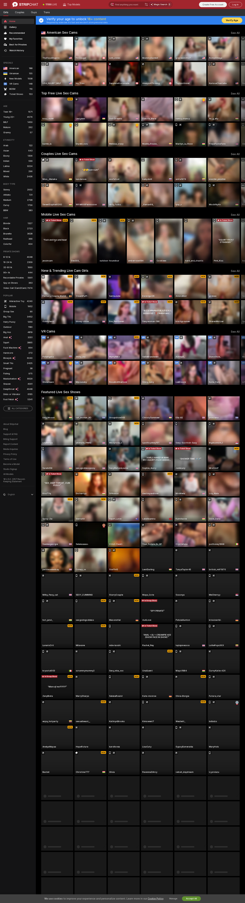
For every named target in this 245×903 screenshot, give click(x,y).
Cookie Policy (155, 898)
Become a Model (11, 464)
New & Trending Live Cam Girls (64, 271)
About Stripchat (10, 424)
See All (235, 33)
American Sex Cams (62, 33)
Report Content (10, 444)
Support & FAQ (10, 434)
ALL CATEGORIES (20, 408)
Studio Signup (10, 469)
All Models (8, 474)
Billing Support (10, 439)
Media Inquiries (10, 449)
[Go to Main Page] (25, 4)
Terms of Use (9, 459)
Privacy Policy (10, 454)
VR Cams (48, 331)
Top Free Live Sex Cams (59, 93)
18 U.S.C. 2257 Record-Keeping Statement (14, 480)
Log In (235, 4)
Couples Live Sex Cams (59, 154)
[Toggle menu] (5, 4)
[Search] (146, 4)
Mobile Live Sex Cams (58, 214)
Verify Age (232, 20)
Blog (5, 429)
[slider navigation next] (236, 61)
